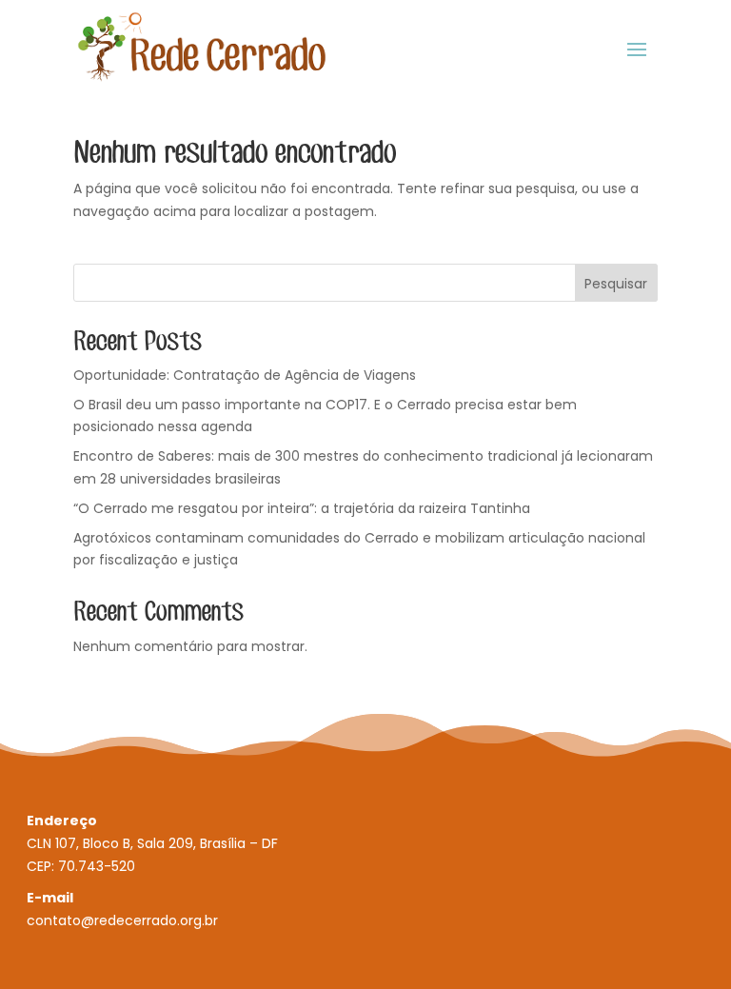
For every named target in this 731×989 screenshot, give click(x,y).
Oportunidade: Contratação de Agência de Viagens (244, 375)
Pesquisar (615, 283)
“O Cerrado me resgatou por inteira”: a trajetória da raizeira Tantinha (301, 508)
